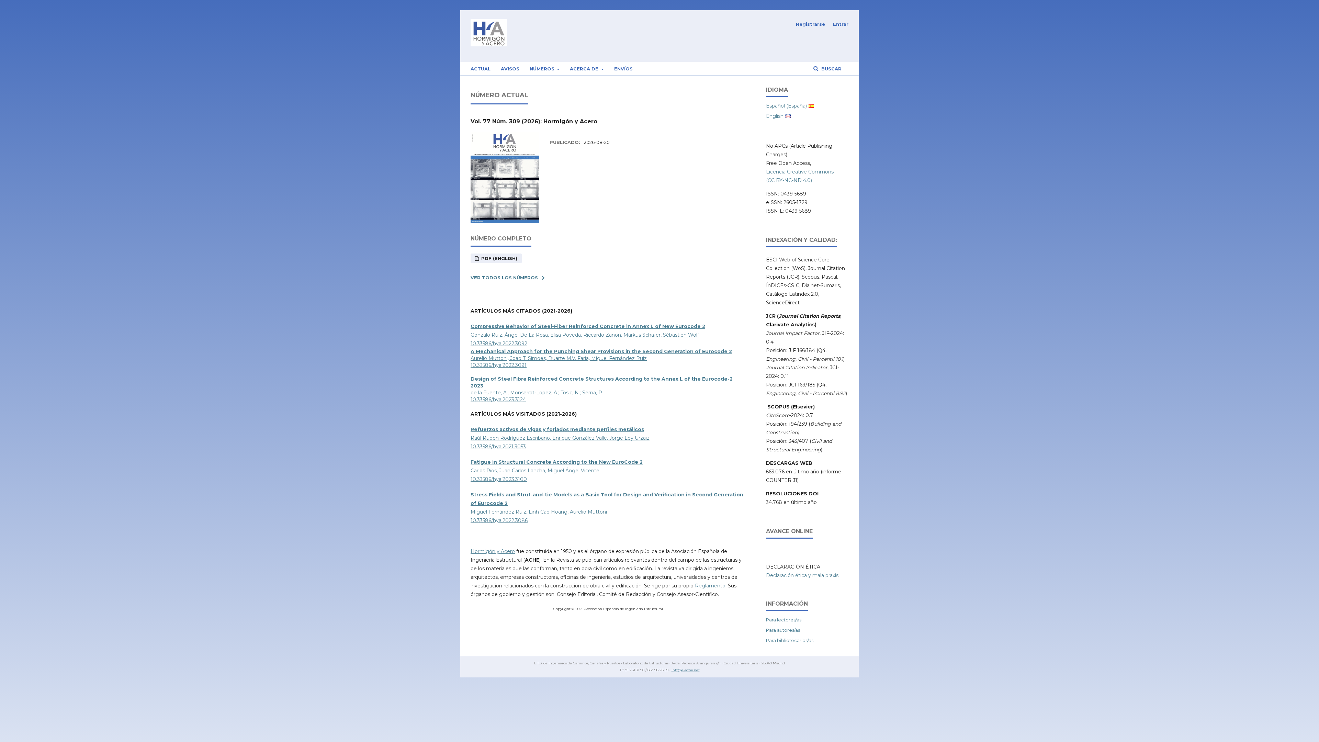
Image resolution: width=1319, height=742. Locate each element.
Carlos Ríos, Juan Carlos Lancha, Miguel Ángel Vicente (535, 471)
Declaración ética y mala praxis (802, 575)
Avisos (510, 68)
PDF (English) (498, 258)
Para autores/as (783, 630)
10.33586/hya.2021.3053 (498, 446)
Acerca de (585, 68)
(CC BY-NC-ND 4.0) (789, 180)
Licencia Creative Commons (800, 172)
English (774, 116)
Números (543, 68)
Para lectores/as (783, 619)
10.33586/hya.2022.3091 (499, 365)
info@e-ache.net (686, 670)
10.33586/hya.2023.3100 (499, 479)
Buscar (831, 68)
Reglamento (710, 586)
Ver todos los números (504, 277)
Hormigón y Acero (493, 551)
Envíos (623, 68)
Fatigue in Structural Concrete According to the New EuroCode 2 (557, 462)
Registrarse (810, 24)
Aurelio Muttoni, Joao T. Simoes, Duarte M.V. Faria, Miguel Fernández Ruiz (559, 358)
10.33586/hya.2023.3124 (498, 399)
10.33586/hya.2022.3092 (499, 343)
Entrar (840, 24)
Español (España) (786, 106)
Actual (481, 68)
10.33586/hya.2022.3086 (499, 520)
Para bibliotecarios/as (789, 640)
